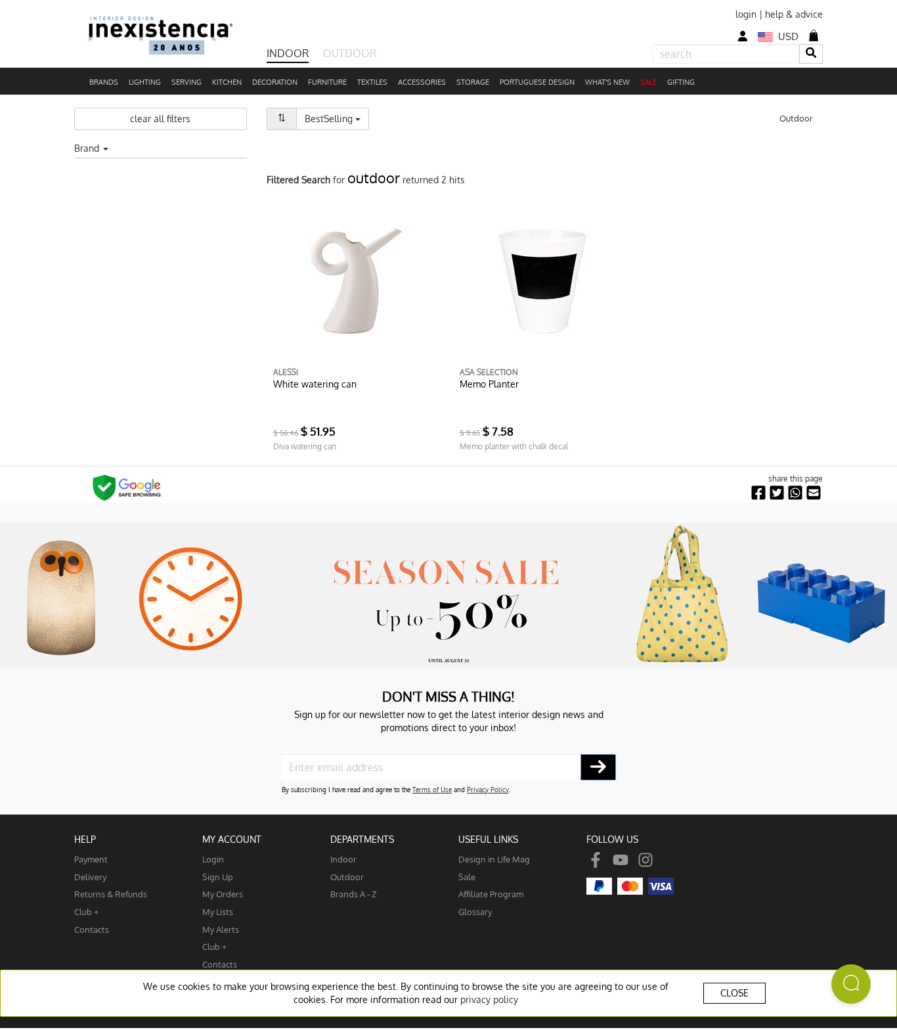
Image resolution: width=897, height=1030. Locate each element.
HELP (85, 839)
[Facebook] (595, 859)
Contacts (91, 929)
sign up (217, 876)
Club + (86, 911)
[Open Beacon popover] (851, 984)
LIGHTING (145, 82)
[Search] (811, 53)
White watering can (315, 384)
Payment (91, 858)
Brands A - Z (353, 893)
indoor (343, 858)
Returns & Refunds (110, 893)
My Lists (217, 911)
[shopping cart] (814, 35)
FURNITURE (327, 82)
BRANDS (103, 82)
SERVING (186, 82)
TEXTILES (372, 82)
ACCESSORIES (422, 82)
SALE (648, 82)
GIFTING (681, 82)
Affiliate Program (490, 893)
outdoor (347, 876)
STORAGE (472, 82)
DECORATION (274, 82)
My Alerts (220, 929)
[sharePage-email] (813, 493)
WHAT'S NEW (607, 82)
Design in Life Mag (494, 858)
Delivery (90, 876)
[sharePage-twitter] (777, 493)
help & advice (794, 14)
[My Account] (743, 36)
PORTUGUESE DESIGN (537, 82)
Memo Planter (489, 384)
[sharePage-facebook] (758, 493)
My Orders (222, 893)
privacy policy (489, 999)
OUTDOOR (349, 53)
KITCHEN (227, 82)
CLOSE (734, 992)
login (745, 14)
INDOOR (288, 53)
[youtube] (620, 859)
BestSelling (337, 118)
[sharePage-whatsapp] (795, 493)
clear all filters (160, 118)
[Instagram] (645, 859)
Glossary (475, 911)
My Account (231, 839)
